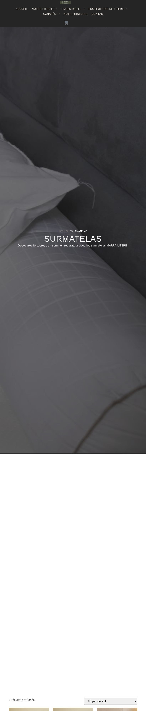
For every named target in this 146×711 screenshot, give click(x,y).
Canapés (49, 14)
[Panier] (66, 22)
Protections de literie (106, 9)
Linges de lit (71, 9)
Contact (98, 14)
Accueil (22, 9)
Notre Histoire (75, 14)
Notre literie (42, 9)
